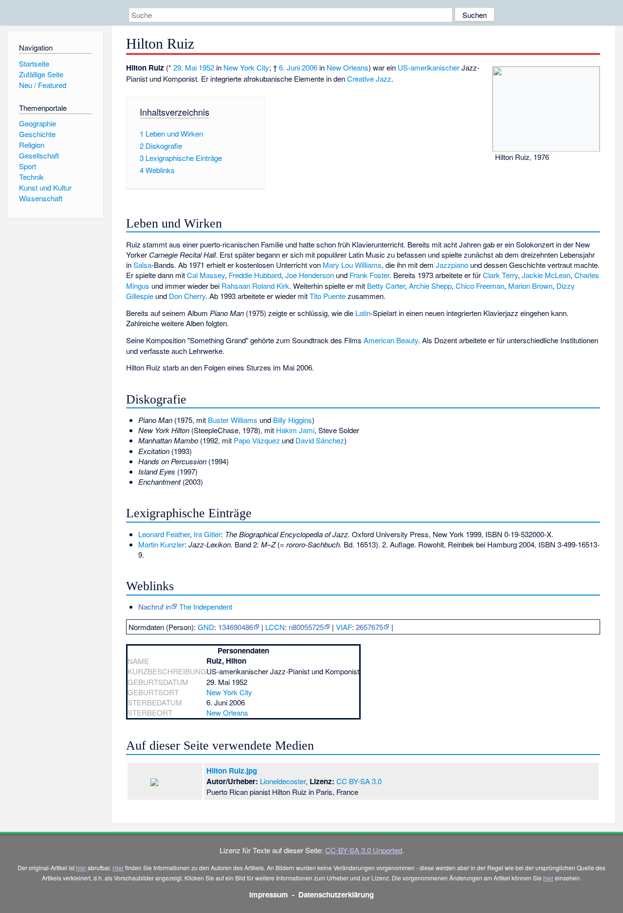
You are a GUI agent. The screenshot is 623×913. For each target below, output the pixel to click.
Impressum (268, 894)
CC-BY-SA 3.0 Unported (363, 850)
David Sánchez (319, 440)
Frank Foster (369, 275)
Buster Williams (232, 420)
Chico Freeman (480, 286)
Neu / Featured (42, 85)
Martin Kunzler (161, 544)
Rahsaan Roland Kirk (255, 286)
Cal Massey (206, 275)
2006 (309, 67)
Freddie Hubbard (255, 275)
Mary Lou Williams (352, 265)
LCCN (275, 627)
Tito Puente (328, 296)
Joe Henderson (309, 275)
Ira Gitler (207, 534)
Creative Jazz (369, 78)
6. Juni (289, 67)
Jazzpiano (452, 265)
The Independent (205, 606)
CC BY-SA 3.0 (359, 781)
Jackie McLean (546, 275)
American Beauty (391, 340)
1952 (206, 67)
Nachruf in (154, 606)
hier (81, 867)
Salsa (142, 265)
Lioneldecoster (283, 781)
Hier (118, 867)
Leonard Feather (164, 534)
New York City (246, 67)
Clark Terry (500, 275)
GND (206, 627)
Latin (362, 313)
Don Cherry (187, 296)
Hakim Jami (295, 430)
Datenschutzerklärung (336, 894)
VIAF (344, 627)
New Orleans (347, 67)
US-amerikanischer (428, 67)
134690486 (235, 627)
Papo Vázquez (257, 440)
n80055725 (306, 627)
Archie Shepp (430, 286)
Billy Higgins (292, 420)
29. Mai (185, 67)
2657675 (369, 627)
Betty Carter (386, 286)
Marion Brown (530, 286)
